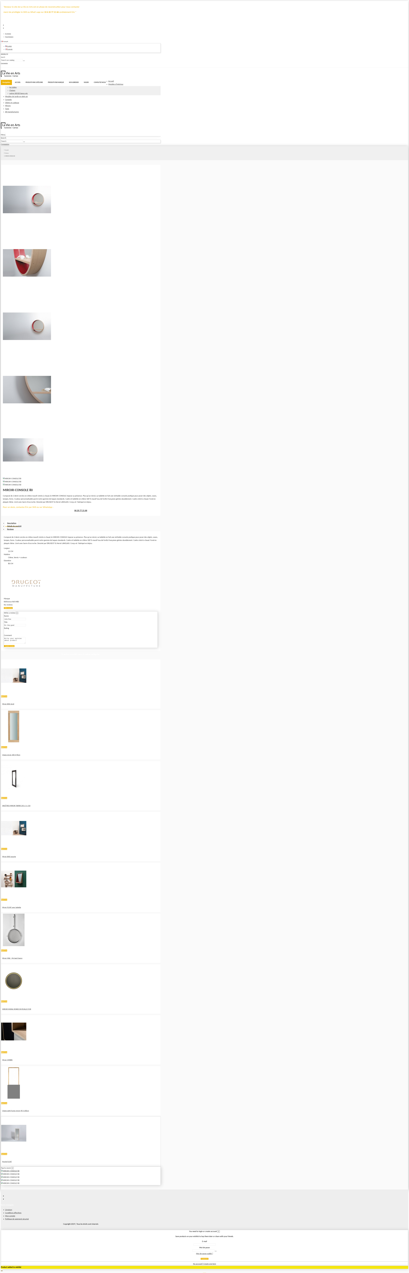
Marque (7, 599)
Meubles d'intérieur (115, 84)
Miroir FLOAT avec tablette (11, 907)
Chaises (12, 91)
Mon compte (10, 1216)
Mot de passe (204, 1248)
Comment (8, 635)
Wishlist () (4, 54)
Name (6, 616)
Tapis (7, 109)
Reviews (10, 529)
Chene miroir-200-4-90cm (11, 755)
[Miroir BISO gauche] (13, 844)
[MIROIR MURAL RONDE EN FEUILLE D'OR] (13, 996)
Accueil (111, 81)
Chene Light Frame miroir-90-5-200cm (15, 1111)
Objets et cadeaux (12, 103)
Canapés (8, 100)
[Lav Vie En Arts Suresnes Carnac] (10, 76)
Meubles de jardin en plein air (16, 97)
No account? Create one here (204, 1264)
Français (9, 49)
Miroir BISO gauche (9, 857)
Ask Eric (4, 696)
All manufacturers (12, 112)
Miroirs (8, 106)
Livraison (8, 1210)
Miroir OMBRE (7, 1060)
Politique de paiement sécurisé (17, 1219)
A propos (8, 34)
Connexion (204, 1259)
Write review (8, 608)
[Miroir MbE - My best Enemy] (13, 946)
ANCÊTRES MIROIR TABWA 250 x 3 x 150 (16, 806)
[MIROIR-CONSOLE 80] (10, 1171)
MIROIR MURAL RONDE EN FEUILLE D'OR (16, 1009)
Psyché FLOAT (7, 1162)
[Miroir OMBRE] (13, 1047)
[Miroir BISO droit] (13, 691)
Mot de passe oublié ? (204, 1254)
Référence (8, 602)
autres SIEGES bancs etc (18, 94)
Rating (6, 628)
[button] (34, 82)
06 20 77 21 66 (80, 511)
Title (5, 622)
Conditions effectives (13, 1213)
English (9, 46)
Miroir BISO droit (8, 704)
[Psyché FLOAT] (13, 1149)
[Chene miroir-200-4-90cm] (13, 742)
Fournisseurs (9, 37)
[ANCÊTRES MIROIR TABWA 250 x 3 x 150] (13, 793)
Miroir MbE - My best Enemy (12, 958)
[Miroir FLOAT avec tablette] (13, 895)
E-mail (204, 1242)
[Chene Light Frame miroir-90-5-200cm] (13, 1098)
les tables (13, 87)
